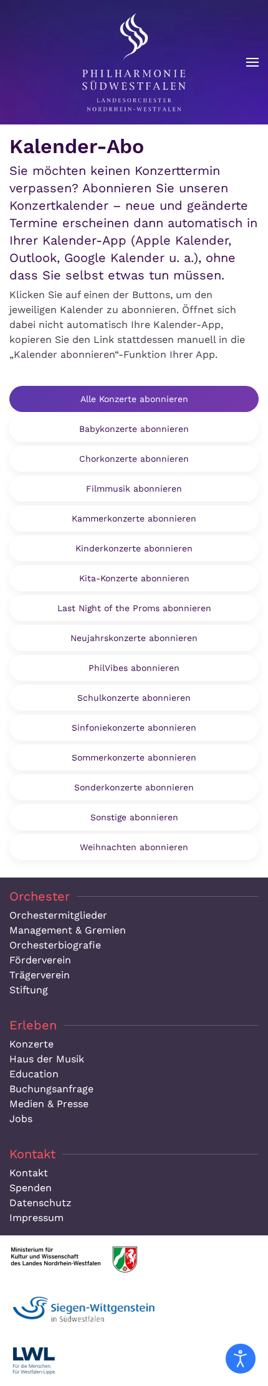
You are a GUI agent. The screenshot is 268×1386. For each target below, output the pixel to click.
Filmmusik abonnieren (134, 489)
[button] (252, 62)
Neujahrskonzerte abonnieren (134, 638)
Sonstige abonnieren (134, 817)
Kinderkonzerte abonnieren (134, 548)
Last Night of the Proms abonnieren (134, 608)
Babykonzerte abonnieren (134, 429)
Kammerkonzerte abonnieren (134, 518)
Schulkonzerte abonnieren (134, 698)
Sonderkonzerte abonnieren (134, 787)
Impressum (36, 1218)
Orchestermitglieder (58, 915)
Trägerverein (39, 975)
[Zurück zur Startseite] (134, 62)
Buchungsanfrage (51, 1089)
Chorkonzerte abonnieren (134, 459)
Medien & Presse (49, 1104)
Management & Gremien (67, 930)
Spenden (30, 1188)
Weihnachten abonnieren (134, 847)
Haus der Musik (46, 1059)
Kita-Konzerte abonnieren (134, 578)
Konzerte (31, 1044)
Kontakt (28, 1173)
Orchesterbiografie (55, 945)
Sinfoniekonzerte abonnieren (134, 728)
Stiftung (28, 990)
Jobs (20, 1119)
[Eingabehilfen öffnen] (241, 1359)
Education (34, 1074)
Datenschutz (40, 1203)
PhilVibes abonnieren (134, 668)
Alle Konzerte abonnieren (134, 399)
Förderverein (40, 960)
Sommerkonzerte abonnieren (134, 757)
